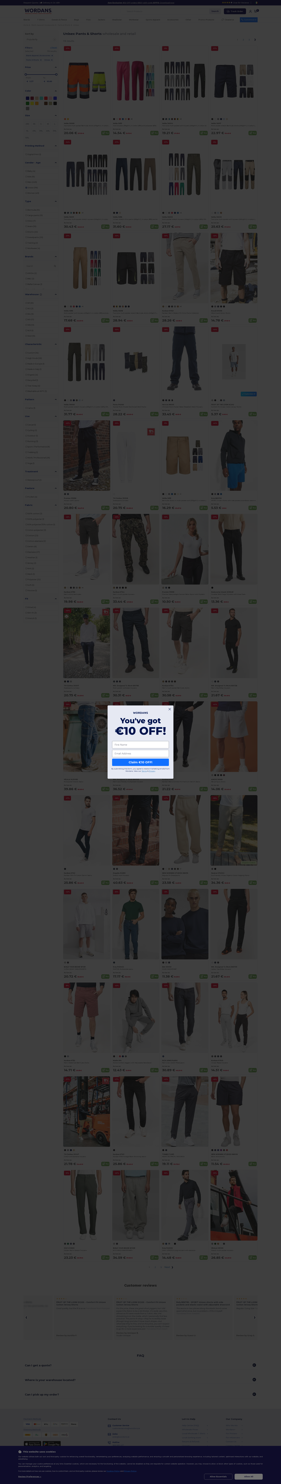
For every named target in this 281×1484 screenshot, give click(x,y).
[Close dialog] (169, 709)
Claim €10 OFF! (140, 762)
